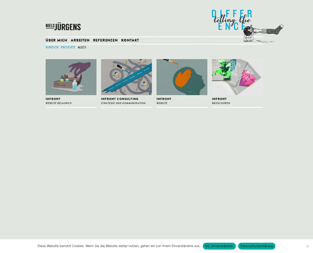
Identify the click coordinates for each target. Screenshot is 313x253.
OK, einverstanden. (219, 246)
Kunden (52, 47)
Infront (53, 99)
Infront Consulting (119, 99)
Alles (82, 47)
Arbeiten (80, 41)
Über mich (56, 41)
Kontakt (130, 41)
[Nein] (307, 246)
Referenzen (105, 41)
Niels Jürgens (64, 18)
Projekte (68, 47)
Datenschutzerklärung (256, 246)
